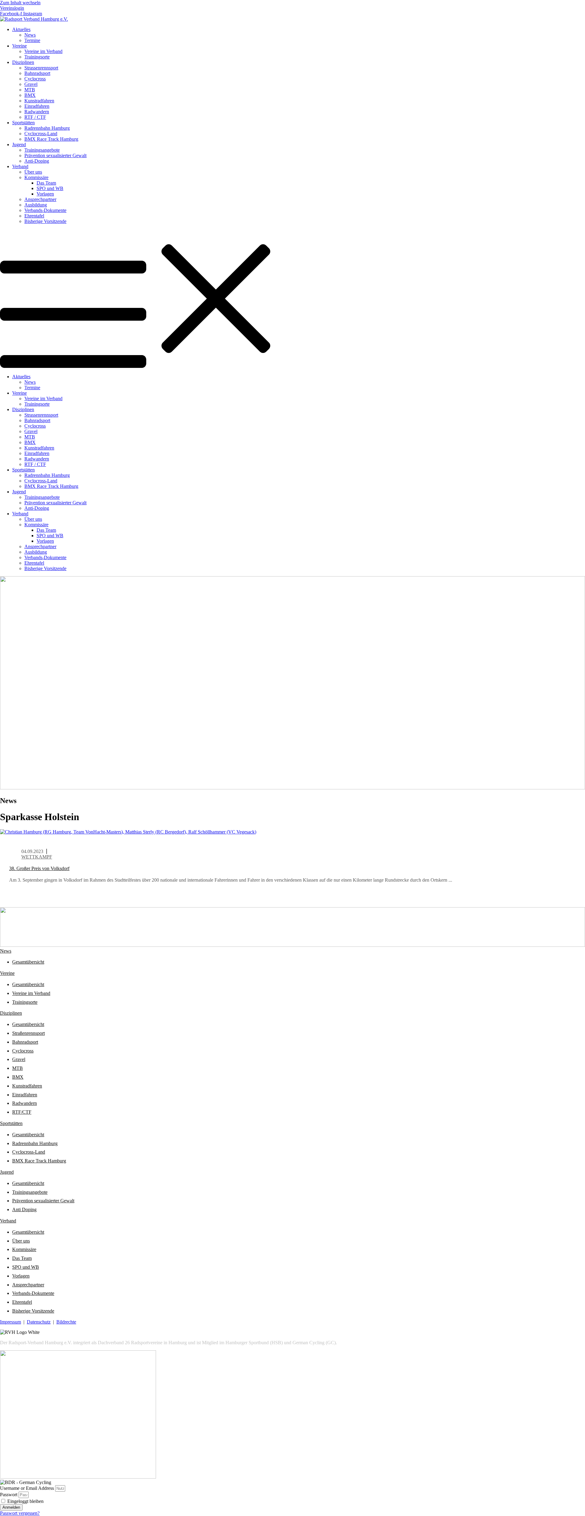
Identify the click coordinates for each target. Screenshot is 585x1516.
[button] (292, 299)
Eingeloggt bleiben (25, 1501)
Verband (20, 166)
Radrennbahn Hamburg (47, 128)
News (30, 34)
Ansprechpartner (40, 199)
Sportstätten (23, 122)
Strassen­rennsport (41, 67)
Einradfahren (36, 106)
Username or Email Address (27, 1488)
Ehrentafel (34, 215)
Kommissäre (36, 177)
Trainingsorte (37, 56)
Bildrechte (66, 1321)
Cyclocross (35, 78)
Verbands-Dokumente (45, 210)
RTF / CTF (35, 117)
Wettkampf (36, 856)
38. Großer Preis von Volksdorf (39, 868)
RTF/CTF (21, 1112)
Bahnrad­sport (37, 73)
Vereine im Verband (43, 51)
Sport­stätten (11, 1123)
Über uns (33, 172)
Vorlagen (45, 193)
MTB (29, 89)
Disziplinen (23, 62)
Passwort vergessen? (20, 1513)
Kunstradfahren (39, 100)
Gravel (30, 84)
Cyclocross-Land (40, 133)
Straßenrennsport (28, 1033)
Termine (32, 40)
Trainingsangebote (42, 150)
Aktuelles (21, 29)
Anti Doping (24, 1209)
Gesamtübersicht (28, 961)
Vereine (19, 45)
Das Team (46, 182)
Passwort (8, 1494)
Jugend (19, 144)
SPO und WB (50, 188)
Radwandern (36, 111)
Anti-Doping (36, 161)
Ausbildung (35, 204)
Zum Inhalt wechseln (20, 2)
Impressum (10, 1321)
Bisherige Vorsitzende (45, 221)
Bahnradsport (25, 1042)
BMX (30, 95)
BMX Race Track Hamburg (51, 139)
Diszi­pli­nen (11, 1013)
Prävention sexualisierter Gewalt (55, 155)
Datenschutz (39, 1321)
